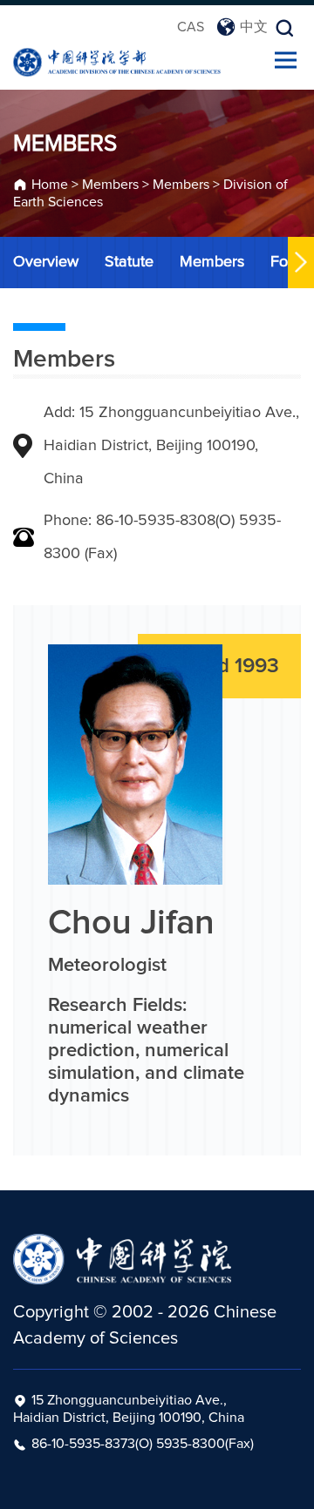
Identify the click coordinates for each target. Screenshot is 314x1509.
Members (110, 185)
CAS (190, 27)
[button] (301, 262)
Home (49, 185)
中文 (254, 27)
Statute (129, 262)
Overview (45, 262)
